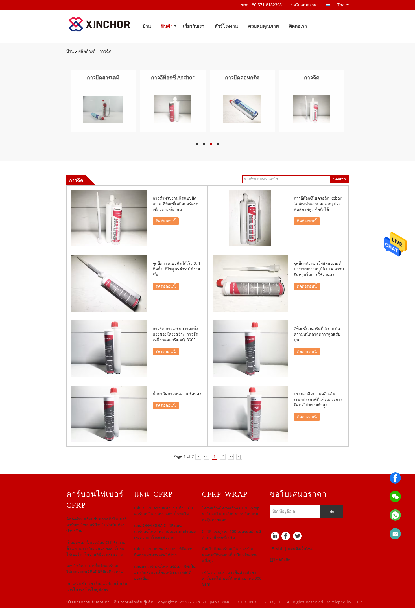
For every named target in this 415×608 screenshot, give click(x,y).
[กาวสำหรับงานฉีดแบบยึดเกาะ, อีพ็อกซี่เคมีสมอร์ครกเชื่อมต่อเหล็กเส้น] (108, 218)
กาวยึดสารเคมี (103, 78)
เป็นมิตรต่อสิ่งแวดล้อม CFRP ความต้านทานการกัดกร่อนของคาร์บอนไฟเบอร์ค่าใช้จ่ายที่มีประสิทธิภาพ (96, 548)
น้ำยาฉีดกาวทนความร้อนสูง (177, 394)
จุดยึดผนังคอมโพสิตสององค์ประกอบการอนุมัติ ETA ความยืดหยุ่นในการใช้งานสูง (319, 269)
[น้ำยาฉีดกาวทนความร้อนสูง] (108, 414)
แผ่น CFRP (153, 494)
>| (239, 456)
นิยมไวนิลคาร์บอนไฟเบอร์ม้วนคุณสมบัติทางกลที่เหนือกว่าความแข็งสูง (230, 555)
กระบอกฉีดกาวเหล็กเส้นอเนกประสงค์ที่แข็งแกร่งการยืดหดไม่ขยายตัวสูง (318, 400)
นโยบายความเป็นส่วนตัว (88, 602)
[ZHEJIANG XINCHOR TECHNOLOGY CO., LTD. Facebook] (286, 537)
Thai (341, 5)
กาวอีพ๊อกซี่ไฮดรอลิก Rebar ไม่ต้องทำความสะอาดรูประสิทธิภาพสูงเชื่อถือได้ (318, 204)
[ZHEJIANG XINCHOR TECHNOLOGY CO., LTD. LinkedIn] (275, 537)
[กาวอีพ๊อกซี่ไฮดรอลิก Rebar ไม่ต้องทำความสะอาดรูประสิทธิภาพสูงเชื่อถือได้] (250, 218)
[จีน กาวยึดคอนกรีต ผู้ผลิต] (242, 109)
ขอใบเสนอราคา (305, 5)
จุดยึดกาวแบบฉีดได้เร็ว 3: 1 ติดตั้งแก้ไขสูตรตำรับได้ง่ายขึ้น (176, 269)
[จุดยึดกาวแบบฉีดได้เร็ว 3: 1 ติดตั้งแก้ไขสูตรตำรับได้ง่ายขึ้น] (108, 283)
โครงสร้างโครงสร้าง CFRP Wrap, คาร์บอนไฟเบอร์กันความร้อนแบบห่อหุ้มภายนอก (231, 514)
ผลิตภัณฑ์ (86, 51)
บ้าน (147, 26)
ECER (357, 602)
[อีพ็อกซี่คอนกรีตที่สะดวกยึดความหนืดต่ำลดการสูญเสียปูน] (250, 348)
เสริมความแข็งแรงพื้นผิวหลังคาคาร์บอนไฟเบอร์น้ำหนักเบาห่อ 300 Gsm (231, 578)
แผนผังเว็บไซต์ (300, 548)
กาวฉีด (312, 78)
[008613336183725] (395, 515)
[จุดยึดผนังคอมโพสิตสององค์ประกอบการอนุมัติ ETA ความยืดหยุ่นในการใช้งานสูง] (250, 283)
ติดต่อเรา (298, 26)
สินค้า (167, 26)
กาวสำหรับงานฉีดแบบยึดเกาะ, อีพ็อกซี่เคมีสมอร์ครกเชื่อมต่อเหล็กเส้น (175, 204)
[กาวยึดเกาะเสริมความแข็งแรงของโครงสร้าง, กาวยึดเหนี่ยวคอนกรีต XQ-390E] (108, 348)
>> (231, 456)
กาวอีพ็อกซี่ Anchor (172, 78)
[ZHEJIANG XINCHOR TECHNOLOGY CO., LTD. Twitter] (297, 537)
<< (206, 456)
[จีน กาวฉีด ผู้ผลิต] (311, 109)
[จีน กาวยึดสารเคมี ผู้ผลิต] (103, 109)
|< (198, 456)
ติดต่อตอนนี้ (166, 221)
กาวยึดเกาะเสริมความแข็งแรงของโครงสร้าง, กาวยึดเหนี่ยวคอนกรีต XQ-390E (175, 334)
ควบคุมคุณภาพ (263, 26)
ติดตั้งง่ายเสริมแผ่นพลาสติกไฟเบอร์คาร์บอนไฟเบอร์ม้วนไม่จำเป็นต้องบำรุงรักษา (96, 525)
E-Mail (277, 548)
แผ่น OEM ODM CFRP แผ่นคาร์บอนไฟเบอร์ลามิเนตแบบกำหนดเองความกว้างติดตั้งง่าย (165, 531)
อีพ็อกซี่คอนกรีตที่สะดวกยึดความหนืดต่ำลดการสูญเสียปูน (317, 334)
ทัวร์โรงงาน (226, 26)
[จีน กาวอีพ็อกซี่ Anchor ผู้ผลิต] (172, 109)
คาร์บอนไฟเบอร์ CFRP (94, 499)
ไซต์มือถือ (282, 560)
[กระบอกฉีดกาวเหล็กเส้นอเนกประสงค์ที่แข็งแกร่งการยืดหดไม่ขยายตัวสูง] (250, 414)
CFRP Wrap (225, 494)
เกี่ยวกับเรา (193, 26)
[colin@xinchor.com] (395, 533)
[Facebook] (395, 477)
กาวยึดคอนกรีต (242, 78)
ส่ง (332, 511)
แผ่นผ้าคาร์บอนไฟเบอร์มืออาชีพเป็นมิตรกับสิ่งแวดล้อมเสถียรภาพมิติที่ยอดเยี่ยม (165, 572)
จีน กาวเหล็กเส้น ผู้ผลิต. (135, 602)
